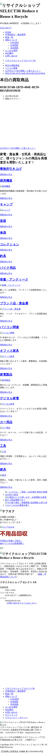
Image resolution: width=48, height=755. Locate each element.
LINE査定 (14, 42)
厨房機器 (6, 180)
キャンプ (6, 204)
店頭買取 (14, 48)
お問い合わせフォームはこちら (21, 603)
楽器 (3, 220)
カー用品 (6, 422)
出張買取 (14, 45)
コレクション (9, 244)
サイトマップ (11, 715)
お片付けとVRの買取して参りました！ (23, 71)
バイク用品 (8, 267)
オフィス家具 (9, 350)
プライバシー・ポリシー (16, 718)
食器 (3, 232)
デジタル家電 (9, 398)
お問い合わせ (11, 56)
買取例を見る (6, 174)
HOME (8, 32)
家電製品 (6, 374)
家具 (3, 469)
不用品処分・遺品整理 (15, 35)
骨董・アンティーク (14, 279)
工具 (3, 445)
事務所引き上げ (11, 168)
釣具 (3, 256)
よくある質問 (11, 50)
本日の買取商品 (12, 65)
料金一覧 (9, 37)
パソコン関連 (9, 327)
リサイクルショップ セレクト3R (20, 688)
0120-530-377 (6, 28)
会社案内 (9, 53)
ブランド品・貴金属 (14, 303)
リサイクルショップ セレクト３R (20, 60)
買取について (11, 40)
